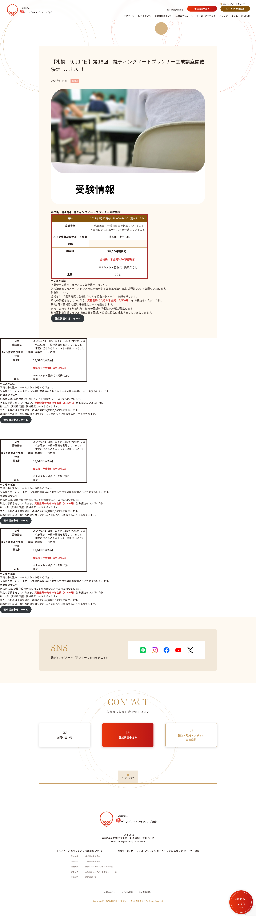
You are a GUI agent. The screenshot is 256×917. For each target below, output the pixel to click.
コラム (234, 15)
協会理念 (75, 861)
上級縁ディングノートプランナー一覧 (101, 872)
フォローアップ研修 (206, 15)
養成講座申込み (202, 8)
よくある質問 (127, 892)
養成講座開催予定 (92, 856)
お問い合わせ (177, 9)
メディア (223, 15)
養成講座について (163, 15)
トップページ (128, 15)
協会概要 (75, 866)
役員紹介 (75, 877)
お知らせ (245, 15)
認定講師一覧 (90, 877)
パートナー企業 (191, 850)
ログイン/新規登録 (235, 8)
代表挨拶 (75, 856)
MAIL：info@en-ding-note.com (128, 841)
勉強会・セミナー (126, 850)
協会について (144, 15)
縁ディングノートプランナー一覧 (99, 866)
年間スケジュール (184, 15)
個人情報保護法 (145, 892)
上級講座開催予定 (92, 861)
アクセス (74, 872)
